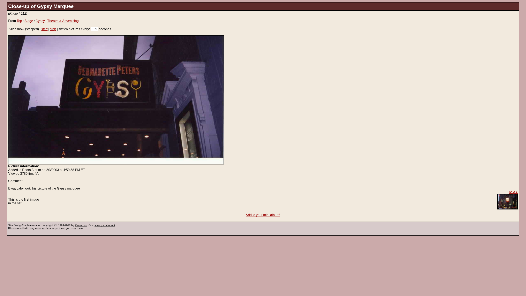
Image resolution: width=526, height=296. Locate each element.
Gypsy (40, 21)
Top (19, 21)
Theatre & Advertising (63, 21)
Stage (28, 21)
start (44, 29)
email (20, 228)
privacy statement (104, 225)
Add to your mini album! (263, 215)
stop (53, 29)
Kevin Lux (81, 225)
